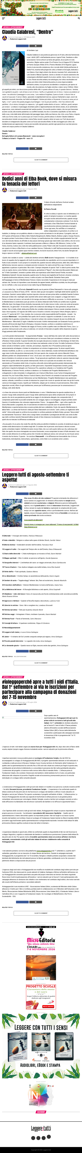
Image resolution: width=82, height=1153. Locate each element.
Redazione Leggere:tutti (18, 39)
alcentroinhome (20, 656)
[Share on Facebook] (22, 46)
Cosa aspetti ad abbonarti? (33, 520)
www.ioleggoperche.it (44, 851)
